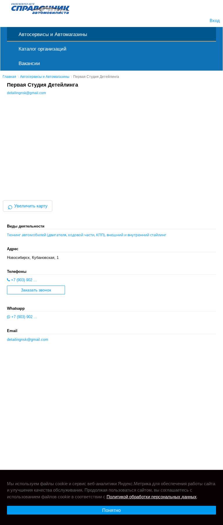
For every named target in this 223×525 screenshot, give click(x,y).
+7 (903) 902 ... (23, 280)
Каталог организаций (42, 48)
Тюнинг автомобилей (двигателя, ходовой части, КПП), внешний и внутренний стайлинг (86, 234)
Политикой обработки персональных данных (152, 496)
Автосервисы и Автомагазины (53, 34)
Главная (9, 77)
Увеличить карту (28, 205)
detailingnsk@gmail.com (26, 93)
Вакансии (29, 63)
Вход (215, 20)
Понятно (111, 510)
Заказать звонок (36, 290)
